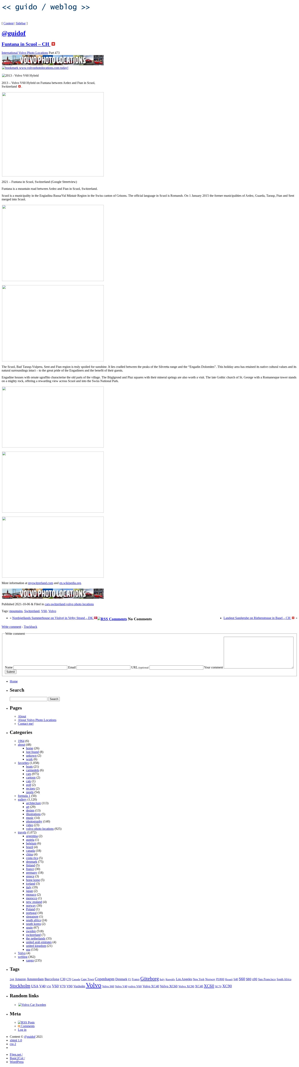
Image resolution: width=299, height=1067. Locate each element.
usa (28, 949)
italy (29, 887)
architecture (33, 803)
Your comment (213, 667)
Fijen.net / (16, 1054)
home (29, 748)
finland (30, 865)
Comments (27, 1026)
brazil (29, 847)
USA (34, 986)
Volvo (52, 611)
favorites (23, 763)
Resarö (229, 979)
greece (30, 876)
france (30, 869)
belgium (31, 843)
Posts (31, 1022)
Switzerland (31, 611)
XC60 (209, 986)
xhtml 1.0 (16, 1040)
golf (28, 785)
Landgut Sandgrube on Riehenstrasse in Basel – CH (257, 618)
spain (29, 927)
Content (8, 23)
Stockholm (20, 985)
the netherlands (35, 938)
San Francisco (267, 979)
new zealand (34, 902)
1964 (21, 741)
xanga (30, 960)
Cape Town (87, 979)
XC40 (199, 986)
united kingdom (36, 945)
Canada (76, 979)
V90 (70, 986)
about (21, 744)
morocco (31, 898)
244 (12, 979)
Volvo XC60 (169, 986)
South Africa (284, 979)
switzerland (58, 604)
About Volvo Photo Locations (37, 720)
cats (28, 781)
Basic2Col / (17, 1058)
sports (30, 792)
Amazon (20, 979)
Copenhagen (105, 979)
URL (140, 667)
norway (31, 905)
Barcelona (52, 979)
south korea (33, 924)
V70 (63, 986)
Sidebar (21, 23)
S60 (242, 979)
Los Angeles (184, 979)
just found (32, 752)
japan (29, 891)
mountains (16, 611)
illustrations (33, 814)
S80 (248, 979)
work (29, 759)
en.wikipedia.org (70, 583)
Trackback (30, 626)
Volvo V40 (121, 986)
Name (9, 667)
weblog (22, 956)
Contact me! (26, 723)
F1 (129, 979)
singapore (32, 916)
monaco (31, 894)
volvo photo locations (80, 604)
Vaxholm (79, 986)
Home (14, 681)
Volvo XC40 (151, 986)
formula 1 (24, 796)
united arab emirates (39, 942)
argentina (32, 836)
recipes (30, 788)
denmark (31, 861)
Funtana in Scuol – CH (26, 44)
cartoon (31, 777)
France (136, 979)
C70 (68, 979)
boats (29, 766)
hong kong (33, 880)
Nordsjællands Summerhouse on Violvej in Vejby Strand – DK (53, 618)
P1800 (220, 979)
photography (34, 821)
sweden (31, 931)
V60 (44, 611)
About (22, 716)
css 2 (13, 1044)
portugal (31, 913)
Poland (30, 909)
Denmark (121, 979)
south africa (33, 920)
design (30, 810)
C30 (62, 979)
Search (17, 690)
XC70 (218, 986)
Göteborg (149, 978)
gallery (22, 799)
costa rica (32, 858)
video (29, 825)
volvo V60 (135, 986)
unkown (31, 755)
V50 (48, 986)
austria (30, 839)
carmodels (32, 770)
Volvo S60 (108, 986)
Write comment (11, 626)
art (27, 806)
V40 (42, 986)
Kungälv (170, 979)
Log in (22, 1029)
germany (31, 872)
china (29, 854)
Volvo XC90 (186, 986)
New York (198, 979)
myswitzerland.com (40, 583)
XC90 (227, 986)
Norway (210, 979)
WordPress (17, 1062)
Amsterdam (35, 979)
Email (72, 667)
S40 (236, 979)
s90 (254, 979)
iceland (30, 883)
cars (47, 604)
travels (22, 832)
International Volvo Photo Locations (25, 52)
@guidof (29, 1036)
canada (30, 850)
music (30, 817)
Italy (162, 979)
